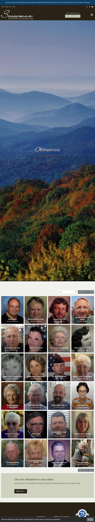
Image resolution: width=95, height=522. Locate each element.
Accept (90, 519)
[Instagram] (87, 7)
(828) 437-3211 (73, 16)
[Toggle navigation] (92, 14)
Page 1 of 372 (83, 292)
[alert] (47, 2)
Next (90, 291)
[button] (75, 292)
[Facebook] (89, 7)
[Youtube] (92, 7)
